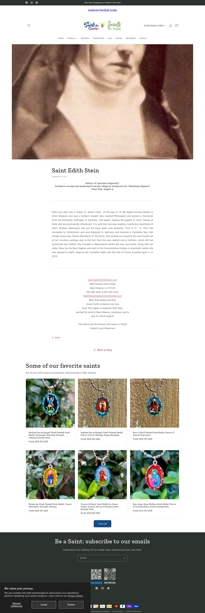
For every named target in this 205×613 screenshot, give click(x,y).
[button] (29, 25)
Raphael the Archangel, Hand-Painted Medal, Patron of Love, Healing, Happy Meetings (102, 433)
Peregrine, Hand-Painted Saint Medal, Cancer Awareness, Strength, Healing (50, 505)
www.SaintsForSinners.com (102, 280)
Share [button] (57, 337)
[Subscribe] (124, 558)
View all (102, 524)
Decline (71, 604)
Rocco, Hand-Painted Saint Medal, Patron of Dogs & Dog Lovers (153, 433)
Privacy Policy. (75, 596)
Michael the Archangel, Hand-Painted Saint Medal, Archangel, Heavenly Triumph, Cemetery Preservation (49, 435)
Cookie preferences (134, 611)
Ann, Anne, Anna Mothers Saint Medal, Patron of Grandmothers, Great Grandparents (154, 505)
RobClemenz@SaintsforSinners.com (102, 296)
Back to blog (104, 349)
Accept (44, 604)
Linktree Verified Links (102, 10)
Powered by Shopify (102, 611)
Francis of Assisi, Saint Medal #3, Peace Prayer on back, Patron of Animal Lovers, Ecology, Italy (100, 506)
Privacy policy (118, 611)
